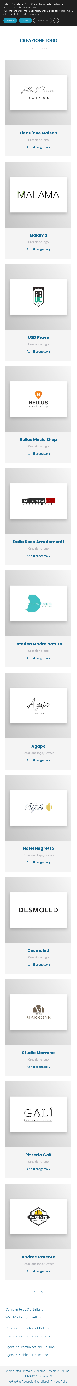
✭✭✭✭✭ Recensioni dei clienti (29, 1381)
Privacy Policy (59, 1381)
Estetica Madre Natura (38, 644)
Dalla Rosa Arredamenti (38, 542)
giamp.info (13, 1371)
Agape (38, 746)
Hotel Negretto (38, 848)
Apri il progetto (37, 147)
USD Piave (38, 337)
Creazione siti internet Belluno (27, 1328)
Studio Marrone (38, 1053)
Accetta (10, 20)
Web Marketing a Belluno (23, 1317)
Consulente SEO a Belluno (24, 1309)
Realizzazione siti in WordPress (28, 1336)
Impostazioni (42, 20)
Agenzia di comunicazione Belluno (30, 1347)
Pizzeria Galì (38, 1155)
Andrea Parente (38, 1257)
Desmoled (38, 950)
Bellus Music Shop (38, 439)
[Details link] (38, 92)
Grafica (49, 753)
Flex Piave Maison (38, 133)
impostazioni (34, 13)
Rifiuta (25, 20)
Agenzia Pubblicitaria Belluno (26, 1354)
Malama (38, 235)
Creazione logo (38, 140)
